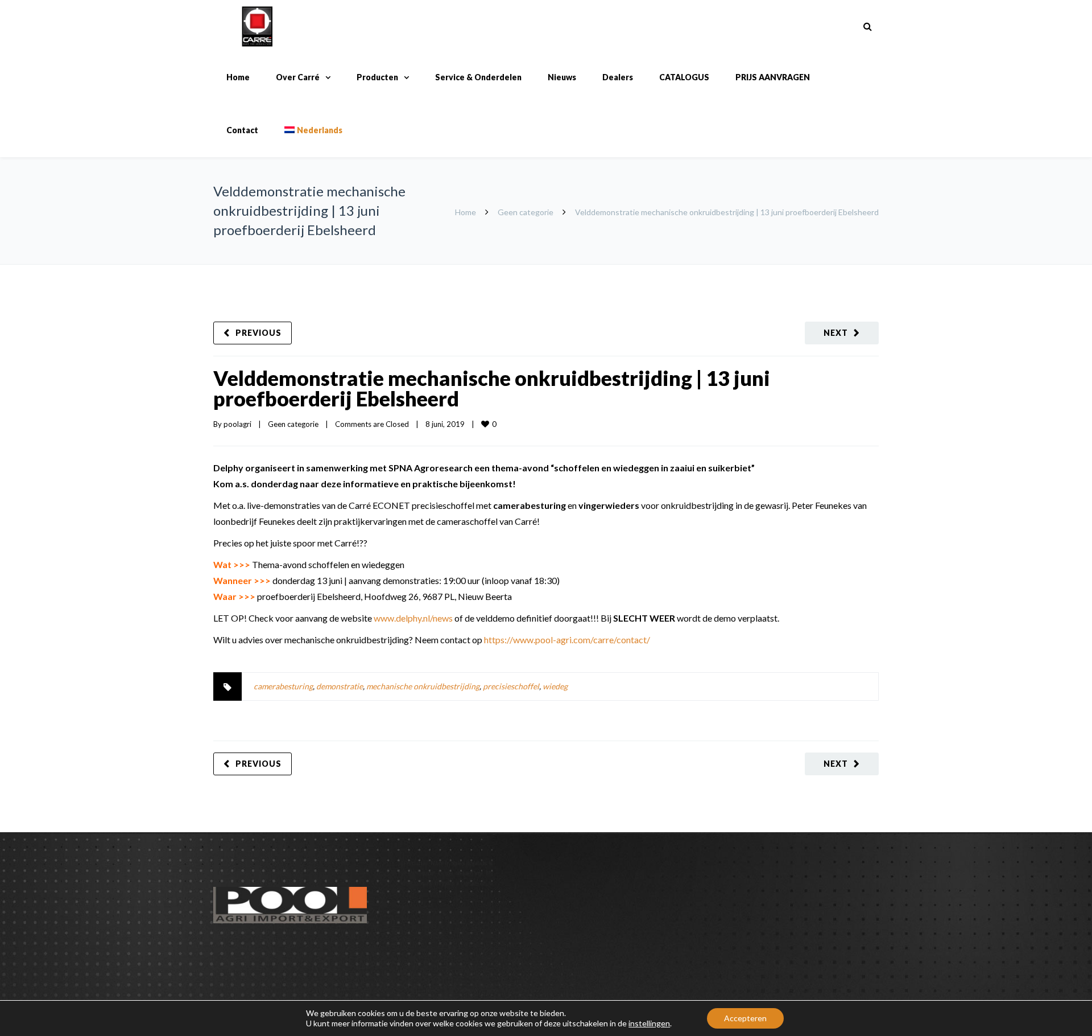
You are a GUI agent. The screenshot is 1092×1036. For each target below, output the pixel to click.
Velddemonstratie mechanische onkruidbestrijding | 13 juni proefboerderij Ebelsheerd (491, 388)
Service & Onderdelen (478, 77)
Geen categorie (525, 212)
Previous (258, 333)
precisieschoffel (511, 686)
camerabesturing (283, 686)
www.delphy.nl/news (413, 617)
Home (238, 77)
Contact (242, 130)
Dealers (617, 77)
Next (836, 333)
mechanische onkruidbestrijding (422, 686)
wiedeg (555, 686)
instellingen (649, 1023)
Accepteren (745, 1018)
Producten (377, 77)
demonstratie (339, 686)
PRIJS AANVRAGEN (772, 77)
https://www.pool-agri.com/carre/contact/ (567, 639)
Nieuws (562, 77)
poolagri (237, 424)
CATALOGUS (684, 77)
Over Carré (298, 77)
